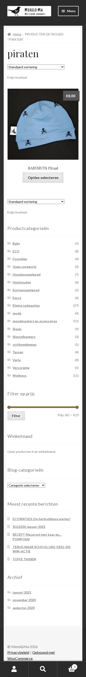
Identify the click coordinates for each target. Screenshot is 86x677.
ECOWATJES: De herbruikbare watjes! (41, 519)
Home (17, 34)
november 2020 (24, 600)
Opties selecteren (43, 177)
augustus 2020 (24, 608)
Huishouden (22, 282)
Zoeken (43, 669)
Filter (16, 416)
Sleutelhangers (24, 337)
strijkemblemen (24, 344)
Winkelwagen (66, 665)
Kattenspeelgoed (26, 290)
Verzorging (21, 368)
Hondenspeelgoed (27, 274)
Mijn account (14, 669)
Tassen (18, 352)
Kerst (17, 298)
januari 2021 (22, 592)
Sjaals (17, 329)
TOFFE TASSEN (24, 559)
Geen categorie (24, 267)
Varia (17, 360)
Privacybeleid (18, 652)
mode (17, 313)
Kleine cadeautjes (26, 305)
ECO (16, 251)
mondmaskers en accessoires (35, 321)
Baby (16, 243)
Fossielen (20, 259)
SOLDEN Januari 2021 (29, 527)
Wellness (20, 375)
